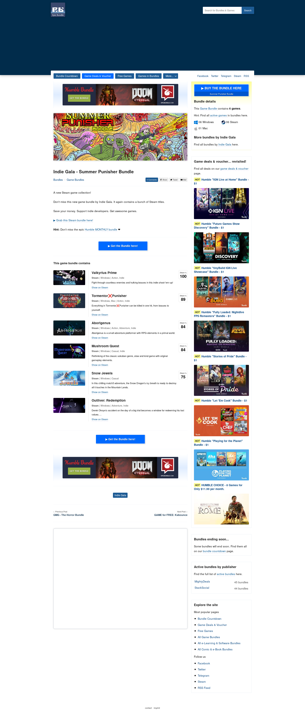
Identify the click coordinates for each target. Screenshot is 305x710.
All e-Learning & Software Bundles (219, 643)
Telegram (226, 76)
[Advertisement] (152, 43)
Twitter (214, 76)
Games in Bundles (148, 76)
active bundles (226, 574)
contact (148, 707)
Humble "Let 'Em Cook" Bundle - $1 (224, 400)
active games (218, 115)
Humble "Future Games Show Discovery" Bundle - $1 (217, 225)
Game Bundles (75, 180)
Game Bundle (209, 108)
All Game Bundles (209, 637)
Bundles (58, 180)
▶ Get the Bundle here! (123, 246)
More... (169, 76)
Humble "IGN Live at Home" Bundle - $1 (221, 181)
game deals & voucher (234, 168)
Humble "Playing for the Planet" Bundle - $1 (218, 443)
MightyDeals (221, 581)
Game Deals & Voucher (98, 76)
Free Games (125, 76)
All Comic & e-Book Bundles (215, 649)
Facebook (202, 76)
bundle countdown (214, 551)
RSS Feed (204, 688)
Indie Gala (120, 495)
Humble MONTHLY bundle (101, 229)
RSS (246, 76)
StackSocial (221, 588)
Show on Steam (100, 287)
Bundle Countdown (67, 76)
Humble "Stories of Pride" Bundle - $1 (220, 358)
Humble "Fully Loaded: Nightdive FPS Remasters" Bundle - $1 (219, 314)
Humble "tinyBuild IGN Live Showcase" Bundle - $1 (215, 270)
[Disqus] (120, 578)
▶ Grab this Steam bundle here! (73, 220)
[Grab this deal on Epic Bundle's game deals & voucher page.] (221, 203)
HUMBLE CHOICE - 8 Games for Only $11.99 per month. (218, 487)
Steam (237, 76)
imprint (157, 707)
